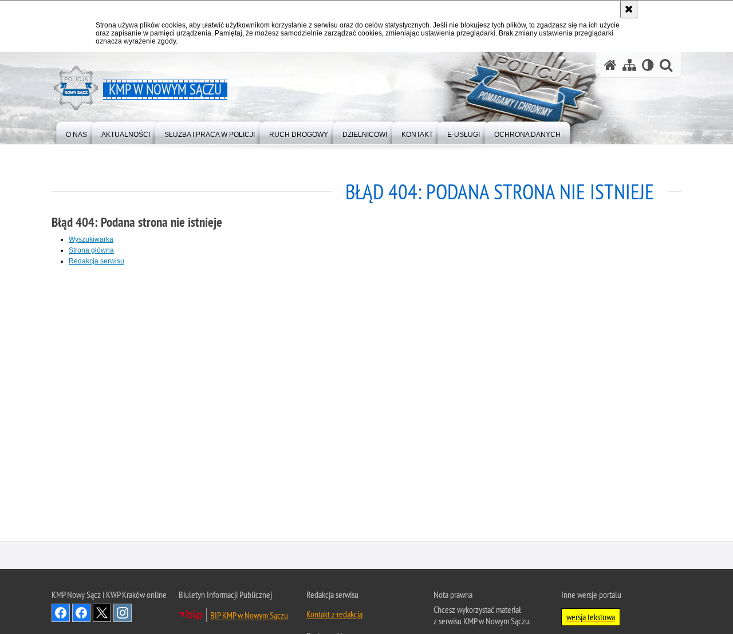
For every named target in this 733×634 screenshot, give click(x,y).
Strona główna (91, 250)
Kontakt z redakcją (334, 615)
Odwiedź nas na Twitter (102, 614)
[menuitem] (76, 132)
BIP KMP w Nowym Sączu (249, 616)
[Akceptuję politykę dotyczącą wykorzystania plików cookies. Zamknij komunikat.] (628, 9)
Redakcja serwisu (96, 261)
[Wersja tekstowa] (648, 65)
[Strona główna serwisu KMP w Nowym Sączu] (610, 65)
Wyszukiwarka (91, 239)
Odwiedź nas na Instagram (122, 614)
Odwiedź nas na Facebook (61, 614)
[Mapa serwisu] (629, 65)
